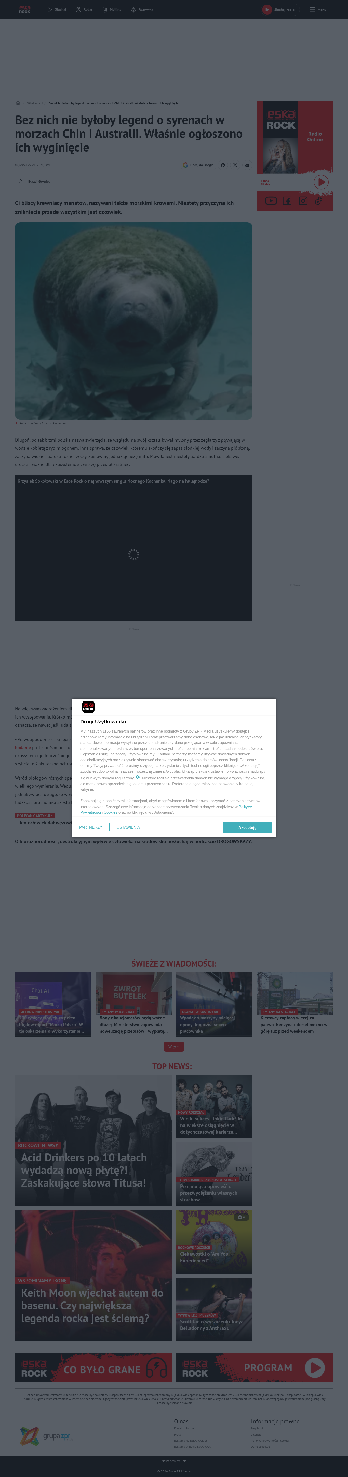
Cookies (110, 812)
